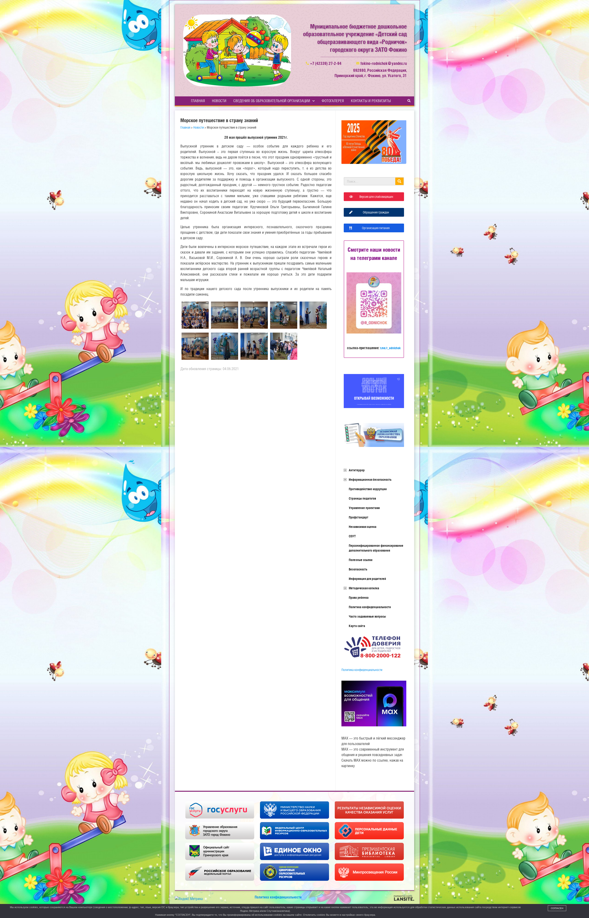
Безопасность (358, 569)
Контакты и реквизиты (371, 101)
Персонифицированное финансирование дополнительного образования (376, 548)
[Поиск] (399, 181)
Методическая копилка (364, 588)
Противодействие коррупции (368, 489)
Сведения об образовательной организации (271, 101)
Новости (219, 101)
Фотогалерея (333, 101)
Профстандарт (358, 517)
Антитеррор (357, 470)
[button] (409, 101)
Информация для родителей (367, 579)
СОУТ (352, 536)
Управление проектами (364, 508)
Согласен (557, 908)
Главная (198, 101)
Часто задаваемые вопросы (367, 616)
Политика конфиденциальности (370, 607)
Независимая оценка (362, 527)
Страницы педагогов (362, 498)
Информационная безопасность (370, 479)
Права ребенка (359, 597)
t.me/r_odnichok (390, 348)
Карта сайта (357, 626)
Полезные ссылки (360, 560)
